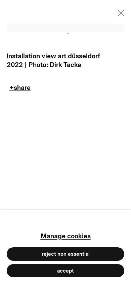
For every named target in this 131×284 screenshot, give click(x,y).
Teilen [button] (20, 89)
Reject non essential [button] (66, 254)
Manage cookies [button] (66, 236)
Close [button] (119, 15)
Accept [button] (65, 270)
